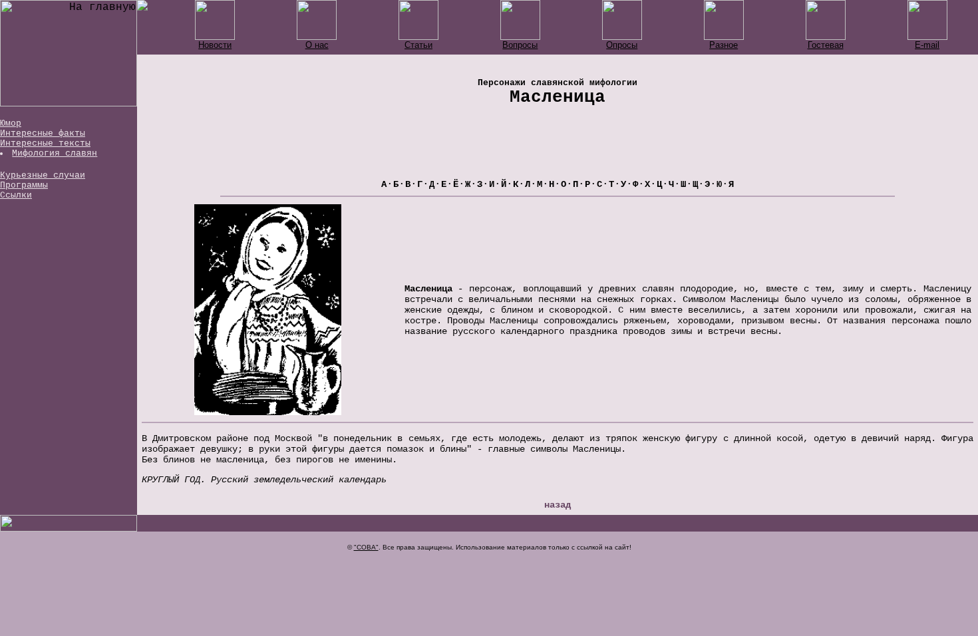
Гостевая (826, 45)
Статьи (418, 45)
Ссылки (16, 195)
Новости (215, 45)
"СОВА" (366, 547)
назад (557, 505)
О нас (317, 45)
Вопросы (520, 45)
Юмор (10, 123)
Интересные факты (42, 133)
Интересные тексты (45, 143)
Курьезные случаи (42, 175)
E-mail (927, 45)
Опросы (621, 45)
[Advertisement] (557, 148)
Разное (723, 45)
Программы (24, 185)
